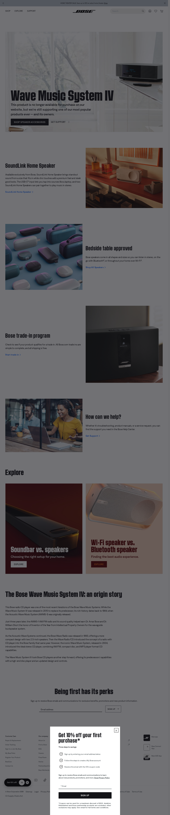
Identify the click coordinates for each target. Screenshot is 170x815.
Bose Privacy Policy (102, 778)
